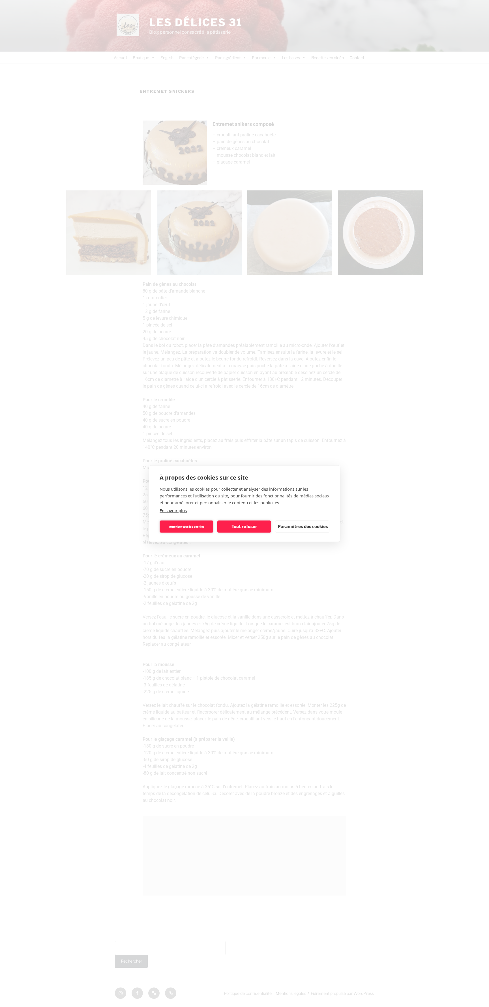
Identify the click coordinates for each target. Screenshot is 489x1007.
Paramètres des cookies (303, 526)
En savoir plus (173, 510)
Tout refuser (244, 526)
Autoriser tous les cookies (186, 526)
